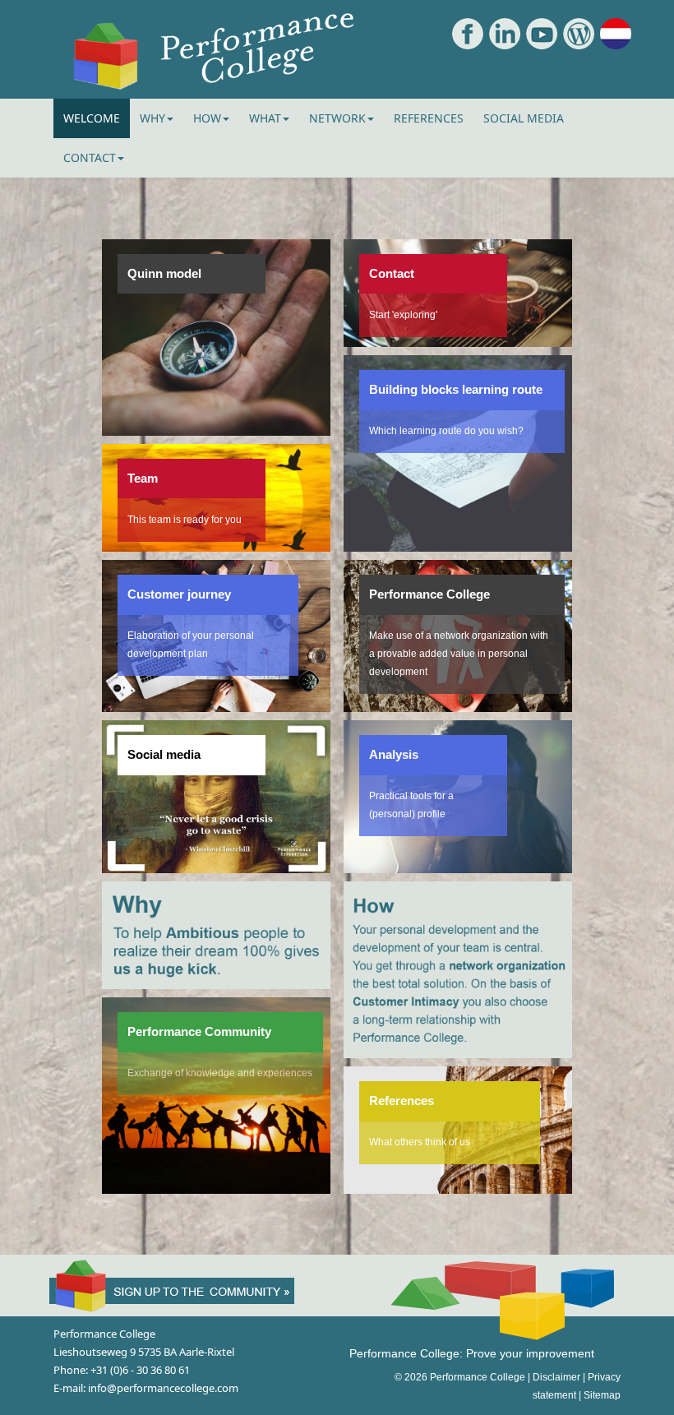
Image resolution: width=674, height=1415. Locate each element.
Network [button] (337, 118)
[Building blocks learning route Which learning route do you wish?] (458, 542)
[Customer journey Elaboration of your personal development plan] (216, 703)
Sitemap (602, 1395)
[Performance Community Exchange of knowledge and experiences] (216, 1184)
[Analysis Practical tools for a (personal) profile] (458, 864)
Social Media (523, 118)
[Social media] (216, 864)
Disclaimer (556, 1377)
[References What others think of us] (458, 1184)
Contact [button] (89, 157)
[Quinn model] (216, 426)
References (429, 118)
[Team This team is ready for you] (216, 542)
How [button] (207, 118)
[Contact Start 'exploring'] (458, 338)
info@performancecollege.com (163, 1387)
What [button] (265, 118)
